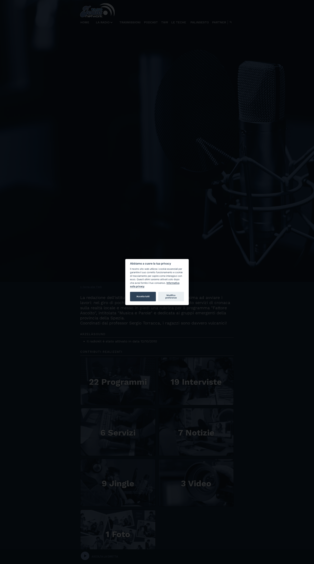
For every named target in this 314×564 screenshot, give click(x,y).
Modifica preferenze (171, 296)
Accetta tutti (142, 296)
